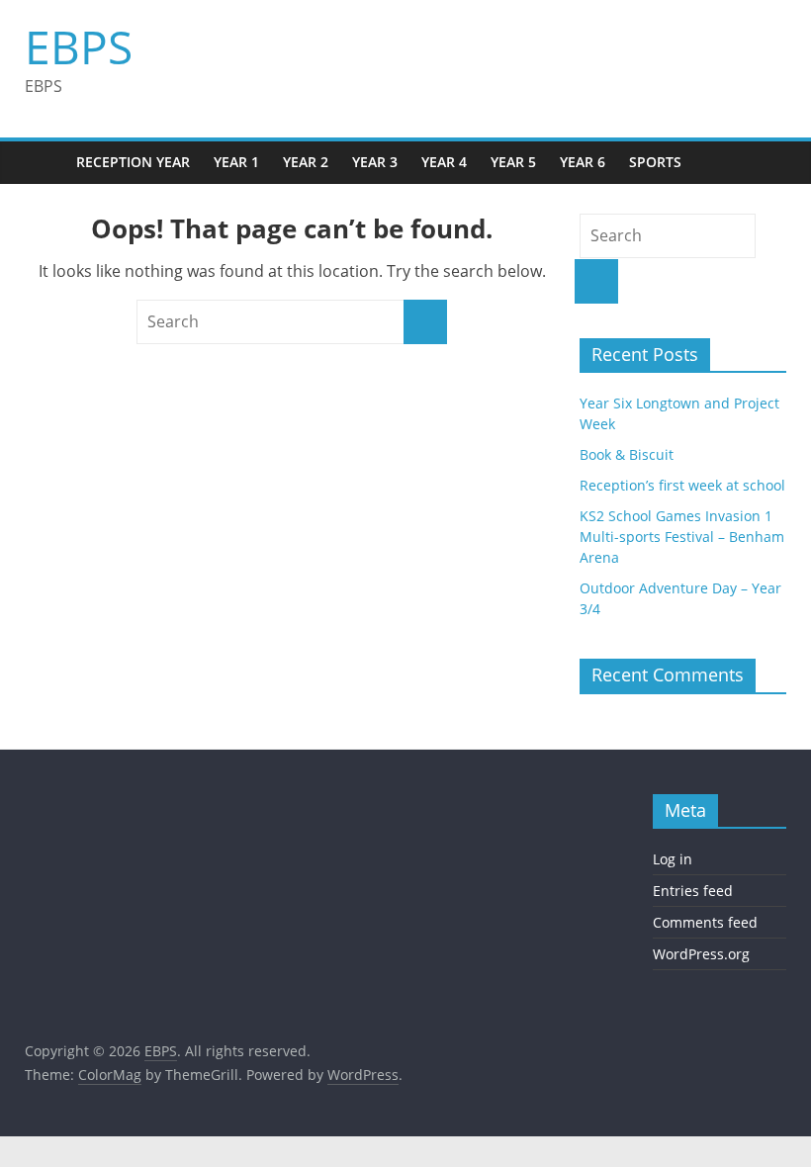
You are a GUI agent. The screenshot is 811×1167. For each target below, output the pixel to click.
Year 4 (444, 161)
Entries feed (693, 890)
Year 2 (305, 161)
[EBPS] (44, 162)
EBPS (79, 46)
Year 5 (513, 161)
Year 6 (582, 161)
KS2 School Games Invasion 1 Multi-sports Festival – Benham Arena (682, 536)
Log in (672, 859)
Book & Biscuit (627, 454)
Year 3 (375, 161)
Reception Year (133, 161)
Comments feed (705, 922)
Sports (655, 161)
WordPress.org (701, 953)
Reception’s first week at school (682, 485)
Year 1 (236, 161)
